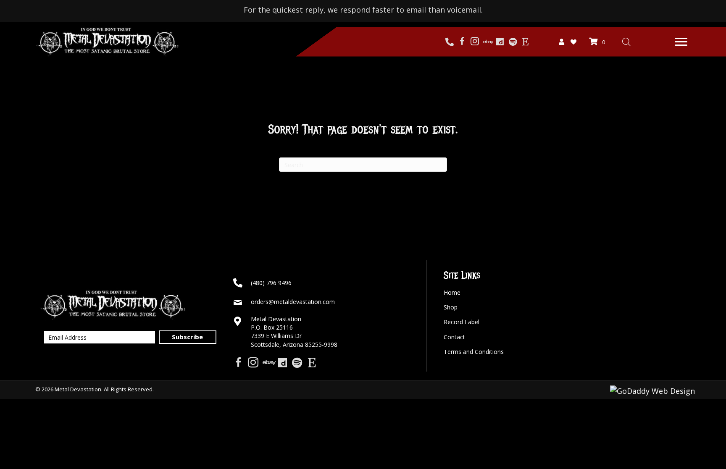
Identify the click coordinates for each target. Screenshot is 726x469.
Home (452, 292)
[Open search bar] (626, 41)
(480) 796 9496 (271, 283)
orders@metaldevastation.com (293, 302)
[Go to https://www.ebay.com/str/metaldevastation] (487, 42)
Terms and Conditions (474, 352)
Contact (454, 337)
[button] (681, 42)
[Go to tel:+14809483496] (449, 42)
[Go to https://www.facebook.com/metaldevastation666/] (462, 42)
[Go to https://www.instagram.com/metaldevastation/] (475, 42)
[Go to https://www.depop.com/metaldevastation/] (500, 42)
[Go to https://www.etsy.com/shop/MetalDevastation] (525, 42)
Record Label (461, 322)
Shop (451, 307)
